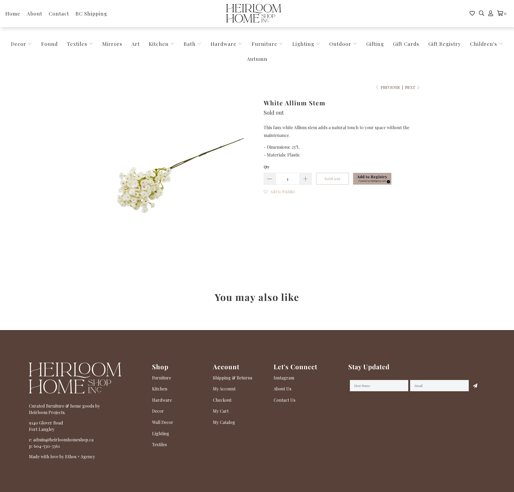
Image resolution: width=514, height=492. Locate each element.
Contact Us (284, 400)
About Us (282, 389)
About (34, 13)
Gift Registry (444, 43)
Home (12, 13)
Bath (190, 43)
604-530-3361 (47, 446)
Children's (484, 43)
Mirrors (112, 43)
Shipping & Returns (232, 378)
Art (135, 43)
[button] (279, 191)
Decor (19, 43)
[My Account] (490, 13)
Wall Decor (162, 422)
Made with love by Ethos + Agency (62, 456)
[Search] (481, 13)
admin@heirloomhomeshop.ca (63, 439)
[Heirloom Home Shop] (253, 13)
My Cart (221, 411)
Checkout (222, 400)
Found (49, 43)
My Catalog (224, 422)
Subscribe (475, 386)
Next (410, 87)
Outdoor (341, 43)
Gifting (375, 43)
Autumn (257, 58)
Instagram (284, 378)
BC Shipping (91, 13)
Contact (59, 13)
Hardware (224, 43)
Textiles (78, 43)
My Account (224, 389)
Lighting (304, 43)
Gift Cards (406, 43)
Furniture (264, 43)
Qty (267, 166)
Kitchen (159, 43)
